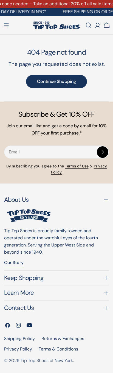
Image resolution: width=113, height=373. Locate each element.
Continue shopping (56, 81)
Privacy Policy (18, 349)
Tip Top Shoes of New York (47, 360)
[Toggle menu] (6, 25)
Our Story (14, 262)
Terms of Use (77, 166)
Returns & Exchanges (62, 338)
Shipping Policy (19, 338)
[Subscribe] (102, 152)
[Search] (88, 25)
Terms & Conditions (58, 349)
